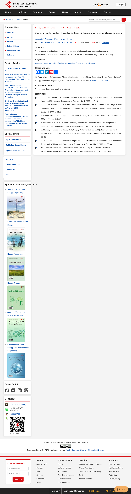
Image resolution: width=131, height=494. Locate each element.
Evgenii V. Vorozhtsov (63, 39)
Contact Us (10, 170)
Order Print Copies (86, 468)
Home (8, 12)
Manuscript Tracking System (90, 464)
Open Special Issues (14, 140)
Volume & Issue (85, 479)
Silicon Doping (58, 63)
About (78, 12)
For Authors (62, 471)
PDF (63, 43)
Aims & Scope (12, 33)
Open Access (114, 464)
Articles (22, 12)
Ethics (60, 464)
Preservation (114, 471)
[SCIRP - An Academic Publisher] (21, 4)
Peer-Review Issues (66, 475)
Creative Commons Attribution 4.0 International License (85, 450)
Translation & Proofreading (90, 471)
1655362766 (15, 414)
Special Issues (63, 482)
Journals (37, 12)
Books (52, 12)
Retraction (113, 475)
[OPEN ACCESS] (100, 4)
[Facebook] (13, 390)
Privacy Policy (114, 479)
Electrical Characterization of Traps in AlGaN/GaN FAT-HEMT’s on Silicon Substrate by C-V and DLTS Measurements (16, 105)
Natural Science (13, 283)
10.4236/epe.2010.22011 (50, 43)
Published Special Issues (16, 145)
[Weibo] (26, 390)
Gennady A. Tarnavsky (44, 39)
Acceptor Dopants (89, 63)
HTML (69, 43)
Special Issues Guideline (16, 150)
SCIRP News (94, 491)
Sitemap (39, 475)
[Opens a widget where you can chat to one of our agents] (121, 489)
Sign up (55, 491)
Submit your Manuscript (74, 491)
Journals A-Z (41, 464)
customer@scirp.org (18, 404)
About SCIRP (65, 460)
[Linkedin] (20, 390)
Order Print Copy (12, 165)
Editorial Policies (64, 468)
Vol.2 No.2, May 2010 (71, 28)
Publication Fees (13, 50)
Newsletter (10, 160)
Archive (10, 42)
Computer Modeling (43, 63)
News (65, 12)
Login (121, 4)
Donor (78, 63)
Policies (113, 460)
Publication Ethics (116, 468)
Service (83, 460)
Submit (107, 12)
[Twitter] (7, 390)
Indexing (10, 55)
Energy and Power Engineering (48, 28)
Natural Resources (15, 254)
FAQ (7, 174)
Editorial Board (13, 46)
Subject (39, 468)
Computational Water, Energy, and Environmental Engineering (18, 347)
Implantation (70, 63)
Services (92, 12)
